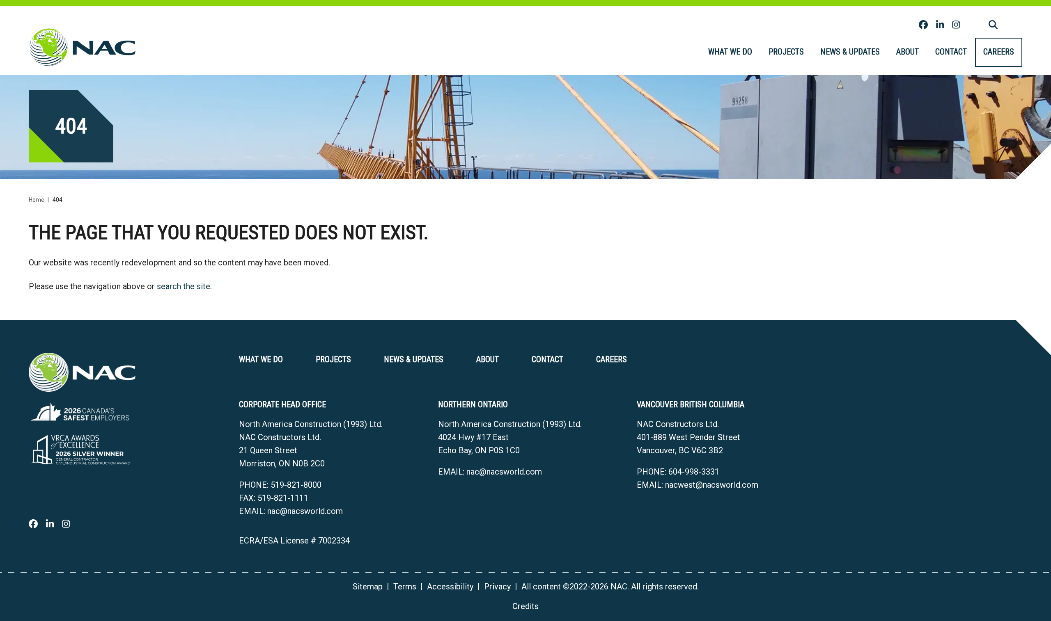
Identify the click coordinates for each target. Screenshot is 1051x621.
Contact (951, 52)
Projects (786, 52)
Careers (998, 52)
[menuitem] (730, 52)
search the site (183, 286)
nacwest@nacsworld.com (711, 485)
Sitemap (368, 586)
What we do (730, 52)
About (907, 52)
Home (36, 199)
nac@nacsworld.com (305, 511)
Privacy (497, 586)
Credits (525, 606)
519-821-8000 (296, 485)
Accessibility (450, 586)
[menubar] (861, 52)
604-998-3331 (693, 472)
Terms (404, 586)
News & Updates (850, 52)
